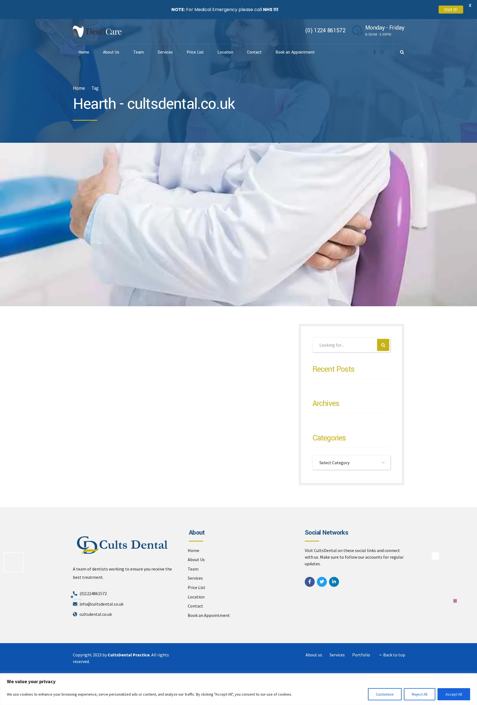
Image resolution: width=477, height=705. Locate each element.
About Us (111, 52)
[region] (238, 689)
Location (225, 52)
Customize (385, 694)
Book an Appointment (295, 52)
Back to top (394, 655)
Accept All (454, 694)
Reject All (419, 694)
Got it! (451, 9)
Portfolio (361, 655)
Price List (195, 52)
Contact (254, 52)
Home (83, 52)
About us (314, 655)
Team (138, 52)
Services (165, 52)
